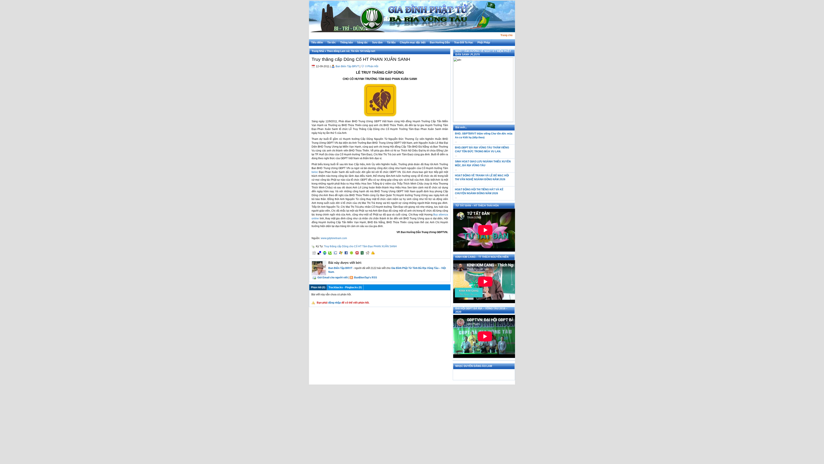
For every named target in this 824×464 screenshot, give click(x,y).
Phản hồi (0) (318, 287)
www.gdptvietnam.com (334, 238)
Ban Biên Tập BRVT (347, 66)
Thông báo (346, 42)
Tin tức (331, 42)
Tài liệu (391, 42)
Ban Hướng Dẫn (440, 42)
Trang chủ (506, 35)
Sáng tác (362, 42)
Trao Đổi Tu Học (463, 42)
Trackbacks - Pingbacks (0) (345, 287)
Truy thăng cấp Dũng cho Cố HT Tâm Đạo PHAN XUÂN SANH (360, 246)
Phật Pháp (483, 42)
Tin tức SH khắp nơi (363, 51)
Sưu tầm (377, 42)
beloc (315, 172)
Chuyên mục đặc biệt (413, 42)
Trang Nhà (318, 51)
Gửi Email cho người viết (332, 277)
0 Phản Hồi (371, 66)
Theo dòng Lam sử (338, 51)
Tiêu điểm (317, 42)
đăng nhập (334, 302)
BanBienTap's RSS (365, 277)
